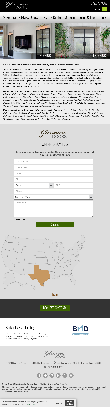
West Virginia (36, 106)
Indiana (6, 97)
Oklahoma (20, 103)
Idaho (92, 94)
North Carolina (89, 100)
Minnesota (83, 97)
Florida (71, 94)
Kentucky (27, 97)
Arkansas (7, 94)
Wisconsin (46, 106)
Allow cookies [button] (69, 403)
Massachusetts (63, 97)
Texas (97, 103)
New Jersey (57, 100)
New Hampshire (44, 100)
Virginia (15, 106)
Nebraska (24, 100)
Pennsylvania (39, 103)
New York (78, 100)
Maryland (51, 97)
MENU (104, 9)
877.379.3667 (99, 3)
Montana (16, 100)
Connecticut (35, 94)
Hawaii (86, 94)
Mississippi (94, 97)
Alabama (86, 91)
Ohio (12, 103)
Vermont (7, 106)
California (16, 94)
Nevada (32, 100)
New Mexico (68, 100)
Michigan (74, 97)
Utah (102, 103)
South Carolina (64, 103)
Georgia (78, 94)
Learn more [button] (31, 404)
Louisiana (36, 97)
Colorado (25, 94)
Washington (24, 106)
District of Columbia (59, 94)
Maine (44, 97)
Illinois (98, 94)
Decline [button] (59, 403)
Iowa (13, 97)
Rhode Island (51, 103)
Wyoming (56, 106)
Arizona (100, 91)
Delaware (45, 94)
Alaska (94, 91)
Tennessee (89, 103)
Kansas (19, 97)
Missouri (7, 100)
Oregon (28, 103)
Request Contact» (55, 308)
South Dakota (77, 103)
